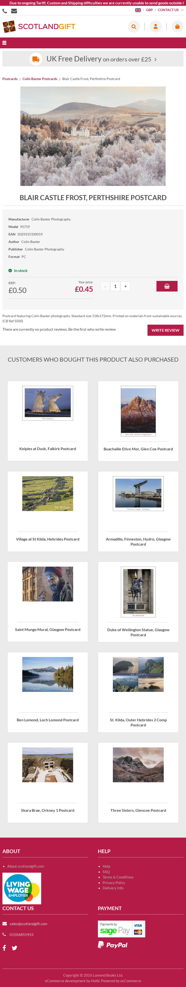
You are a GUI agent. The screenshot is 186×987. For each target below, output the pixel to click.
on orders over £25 (98, 59)
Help (106, 866)
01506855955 (5, 11)
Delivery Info (113, 888)
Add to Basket (167, 286)
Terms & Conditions (118, 877)
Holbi (95, 981)
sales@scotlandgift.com (28, 923)
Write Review (165, 330)
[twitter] (14, 948)
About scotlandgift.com (25, 866)
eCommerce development (65, 981)
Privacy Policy (114, 882)
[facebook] (4, 948)
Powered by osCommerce (121, 981)
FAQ (106, 872)
